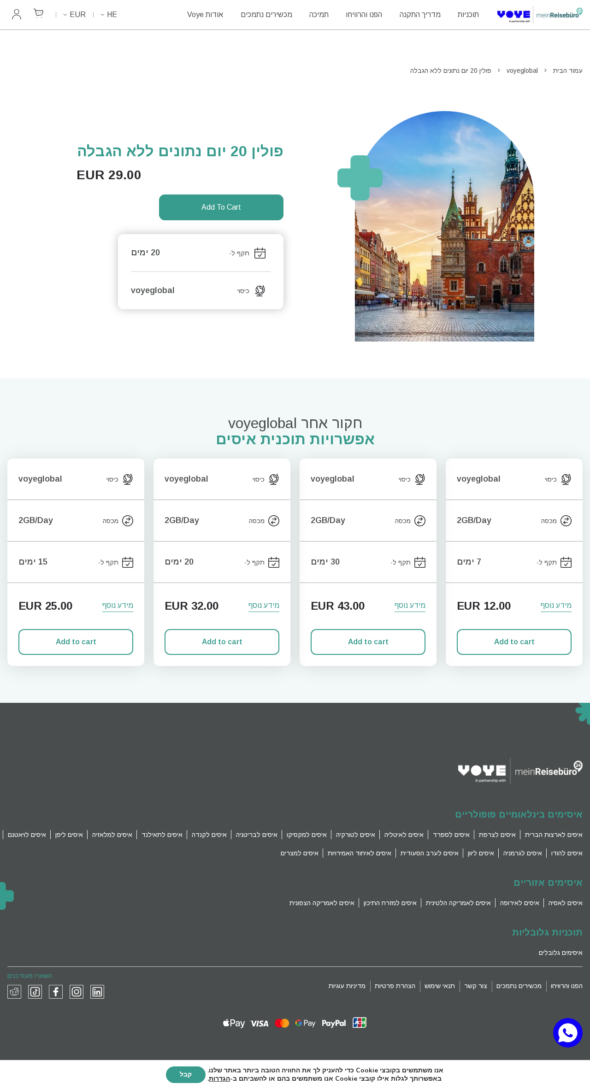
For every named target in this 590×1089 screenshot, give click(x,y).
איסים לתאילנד (162, 834)
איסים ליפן (69, 834)
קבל (186, 1074)
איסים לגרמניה (522, 853)
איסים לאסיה (566, 903)
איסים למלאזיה (112, 834)
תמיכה (319, 14)
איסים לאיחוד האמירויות (359, 853)
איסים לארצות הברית (554, 834)
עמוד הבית (568, 70)
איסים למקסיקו (307, 834)
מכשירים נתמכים (266, 14)
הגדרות (219, 1079)
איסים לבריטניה (256, 834)
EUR (78, 14)
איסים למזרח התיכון (390, 903)
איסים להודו (567, 853)
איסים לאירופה (519, 903)
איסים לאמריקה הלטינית (458, 903)
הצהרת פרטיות (395, 985)
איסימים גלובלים (561, 952)
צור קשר (475, 985)
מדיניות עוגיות (347, 985)
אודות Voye (205, 14)
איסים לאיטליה (404, 834)
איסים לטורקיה (355, 834)
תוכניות (468, 14)
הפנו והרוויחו (364, 14)
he (112, 14)
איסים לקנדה (209, 834)
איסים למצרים (300, 853)
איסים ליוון (481, 853)
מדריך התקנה (420, 14)
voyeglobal (522, 70)
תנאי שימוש (440, 985)
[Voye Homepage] (540, 15)
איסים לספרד (451, 834)
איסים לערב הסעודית (430, 853)
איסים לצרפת (497, 834)
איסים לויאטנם (27, 834)
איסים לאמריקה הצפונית (321, 903)
